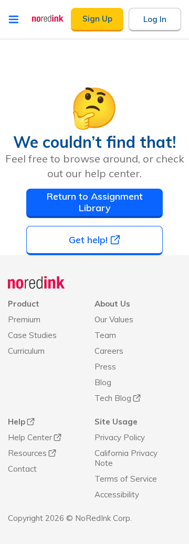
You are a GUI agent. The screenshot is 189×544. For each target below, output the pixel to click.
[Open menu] (13, 19)
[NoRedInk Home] (48, 18)
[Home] (36, 282)
